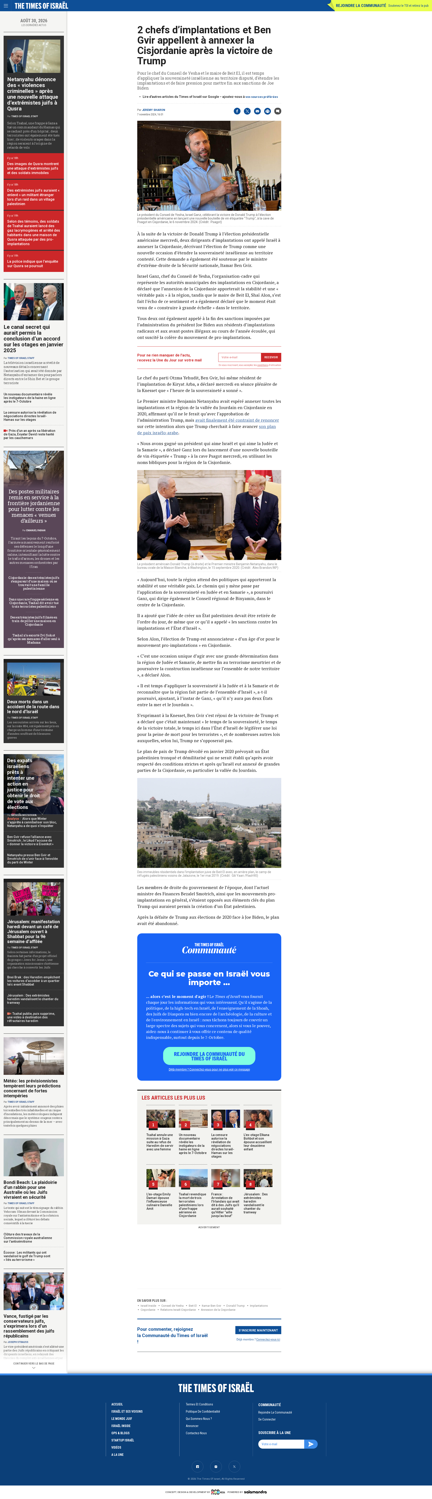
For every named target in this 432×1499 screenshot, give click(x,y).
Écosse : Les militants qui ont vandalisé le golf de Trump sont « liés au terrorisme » (27, 1256)
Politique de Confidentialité (203, 1411)
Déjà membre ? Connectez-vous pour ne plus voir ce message (209, 1069)
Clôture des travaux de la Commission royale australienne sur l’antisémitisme (28, 1237)
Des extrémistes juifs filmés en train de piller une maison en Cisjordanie (33, 621)
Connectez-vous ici (268, 1339)
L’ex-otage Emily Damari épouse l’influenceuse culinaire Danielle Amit (159, 1201)
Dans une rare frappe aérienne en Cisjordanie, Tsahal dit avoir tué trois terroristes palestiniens (34, 603)
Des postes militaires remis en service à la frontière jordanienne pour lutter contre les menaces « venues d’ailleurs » (34, 506)
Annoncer (192, 1426)
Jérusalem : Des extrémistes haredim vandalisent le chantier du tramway (256, 1203)
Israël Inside (148, 1305)
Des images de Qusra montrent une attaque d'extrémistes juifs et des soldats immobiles (33, 168)
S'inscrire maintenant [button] (258, 1330)
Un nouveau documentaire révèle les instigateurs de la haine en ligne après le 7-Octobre (193, 1144)
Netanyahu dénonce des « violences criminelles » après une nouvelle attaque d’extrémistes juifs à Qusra (32, 94)
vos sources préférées (261, 97)
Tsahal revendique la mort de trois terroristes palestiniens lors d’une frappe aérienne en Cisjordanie (192, 1205)
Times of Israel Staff (24, 116)
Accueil (117, 1404)
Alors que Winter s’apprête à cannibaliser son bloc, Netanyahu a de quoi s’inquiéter (32, 822)
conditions (262, 365)
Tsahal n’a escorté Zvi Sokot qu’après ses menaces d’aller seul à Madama (34, 639)
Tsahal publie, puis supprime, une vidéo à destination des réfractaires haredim (31, 1017)
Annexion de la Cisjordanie (218, 1309)
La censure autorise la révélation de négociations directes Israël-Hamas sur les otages (222, 1145)
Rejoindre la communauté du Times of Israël (209, 1056)
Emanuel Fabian (35, 530)
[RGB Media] (219, 1492)
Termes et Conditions (199, 1404)
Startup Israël (122, 1440)
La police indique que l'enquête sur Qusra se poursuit (32, 263)
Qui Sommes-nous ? (199, 1419)
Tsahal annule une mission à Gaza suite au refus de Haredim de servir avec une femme (159, 1142)
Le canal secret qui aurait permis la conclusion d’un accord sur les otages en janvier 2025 (33, 339)
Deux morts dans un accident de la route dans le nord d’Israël (33, 706)
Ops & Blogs (120, 1433)
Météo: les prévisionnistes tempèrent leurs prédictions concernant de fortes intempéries (32, 1088)
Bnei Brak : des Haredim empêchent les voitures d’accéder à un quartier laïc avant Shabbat (33, 980)
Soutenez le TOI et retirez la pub (408, 5)
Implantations (259, 1305)
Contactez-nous (196, 1433)
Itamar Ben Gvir (211, 1305)
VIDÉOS (116, 1447)
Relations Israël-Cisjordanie (178, 1309)
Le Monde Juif (121, 1419)
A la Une (117, 1454)
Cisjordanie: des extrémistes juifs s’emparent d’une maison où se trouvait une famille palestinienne (33, 583)
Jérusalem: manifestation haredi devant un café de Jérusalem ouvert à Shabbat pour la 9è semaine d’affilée (33, 931)
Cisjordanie (148, 1309)
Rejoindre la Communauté (361, 5)
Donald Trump (235, 1305)
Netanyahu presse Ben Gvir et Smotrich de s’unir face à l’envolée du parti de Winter (32, 858)
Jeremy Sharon (153, 110)
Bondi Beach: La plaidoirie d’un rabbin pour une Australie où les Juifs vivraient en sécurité (30, 1190)
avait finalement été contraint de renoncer (237, 420)
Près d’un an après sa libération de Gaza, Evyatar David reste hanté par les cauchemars (29, 434)
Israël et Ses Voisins (127, 1411)
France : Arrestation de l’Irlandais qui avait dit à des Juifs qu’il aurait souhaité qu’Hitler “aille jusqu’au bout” (225, 1205)
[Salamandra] (255, 1491)
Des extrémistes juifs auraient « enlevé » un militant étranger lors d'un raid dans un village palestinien (33, 197)
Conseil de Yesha (172, 1305)
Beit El (193, 1305)
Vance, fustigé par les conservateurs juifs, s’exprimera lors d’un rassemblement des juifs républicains (29, 1326)
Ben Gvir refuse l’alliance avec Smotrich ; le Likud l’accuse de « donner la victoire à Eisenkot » (30, 840)
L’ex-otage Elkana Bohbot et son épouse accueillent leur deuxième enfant (258, 1142)
